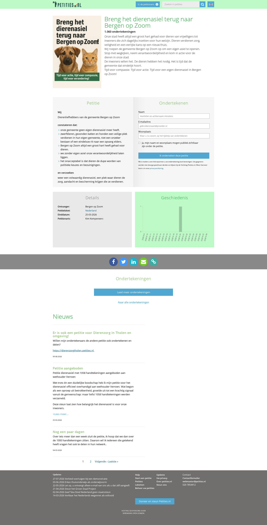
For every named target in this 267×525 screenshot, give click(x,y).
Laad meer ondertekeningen (133, 292)
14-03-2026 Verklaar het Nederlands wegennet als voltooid (83, 495)
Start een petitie (143, 478)
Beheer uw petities (144, 488)
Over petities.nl (164, 481)
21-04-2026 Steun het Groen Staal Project (74, 488)
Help (137, 474)
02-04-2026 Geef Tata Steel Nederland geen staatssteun (82, 492)
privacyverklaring (156, 168)
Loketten (139, 484)
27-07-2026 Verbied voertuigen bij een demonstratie (80, 478)
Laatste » (113, 461)
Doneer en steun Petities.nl (155, 501)
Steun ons (161, 484)
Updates (160, 474)
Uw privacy (161, 478)
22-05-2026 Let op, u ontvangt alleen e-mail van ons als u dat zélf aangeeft (91, 485)
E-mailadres (144, 121)
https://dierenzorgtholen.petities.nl (73, 350)
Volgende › (101, 461)
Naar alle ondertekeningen (133, 302)
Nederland (91, 210)
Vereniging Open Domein (133, 513)
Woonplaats (144, 131)
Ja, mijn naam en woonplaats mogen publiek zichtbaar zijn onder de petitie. (170, 144)
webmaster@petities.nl (194, 481)
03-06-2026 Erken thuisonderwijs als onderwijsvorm (80, 482)
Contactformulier (191, 478)
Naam (141, 111)
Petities (139, 481)
